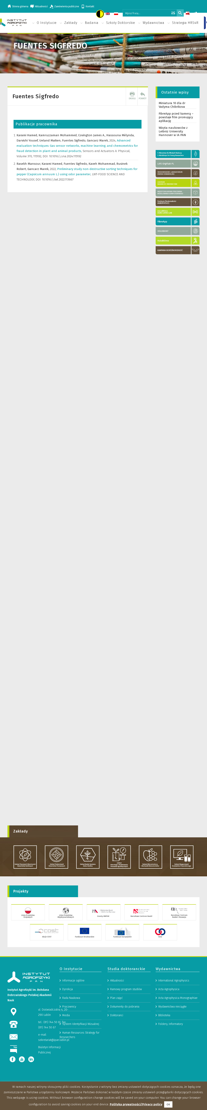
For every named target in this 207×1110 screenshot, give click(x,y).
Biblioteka (164, 1015)
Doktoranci (116, 1015)
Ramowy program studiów (126, 989)
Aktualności (41, 6)
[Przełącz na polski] (116, 14)
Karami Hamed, (28, 135)
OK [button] (168, 1104)
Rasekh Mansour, (29, 164)
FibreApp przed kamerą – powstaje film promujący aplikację (176, 117)
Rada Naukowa (71, 998)
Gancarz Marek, (98, 140)
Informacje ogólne (73, 980)
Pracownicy (69, 1006)
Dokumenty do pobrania (124, 1006)
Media (66, 1015)
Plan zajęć (116, 998)
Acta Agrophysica (168, 989)
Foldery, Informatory (170, 1024)
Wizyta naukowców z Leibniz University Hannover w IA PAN (173, 131)
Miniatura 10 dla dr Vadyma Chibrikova (172, 105)
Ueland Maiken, (50, 140)
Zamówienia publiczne (66, 6)
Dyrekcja (67, 989)
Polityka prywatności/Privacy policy (136, 1104)
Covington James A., (92, 135)
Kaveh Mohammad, (102, 164)
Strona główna (20, 6)
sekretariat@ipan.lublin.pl (53, 1040)
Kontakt (90, 6)
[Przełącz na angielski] (108, 14)
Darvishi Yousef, (28, 140)
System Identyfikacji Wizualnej (80, 1024)
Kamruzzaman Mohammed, (58, 135)
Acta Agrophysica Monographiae (177, 998)
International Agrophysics (173, 980)
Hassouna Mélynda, (120, 135)
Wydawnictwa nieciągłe (172, 1006)
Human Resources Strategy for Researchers (79, 1035)
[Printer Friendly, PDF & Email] (132, 96)
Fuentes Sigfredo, (74, 140)
